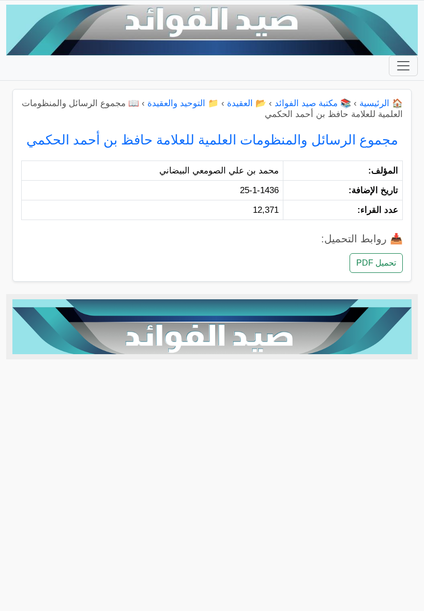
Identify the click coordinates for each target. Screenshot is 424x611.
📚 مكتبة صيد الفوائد (313, 103)
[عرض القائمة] (403, 65)
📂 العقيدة (246, 103)
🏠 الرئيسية (381, 103)
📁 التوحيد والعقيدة (183, 103)
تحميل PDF (376, 262)
